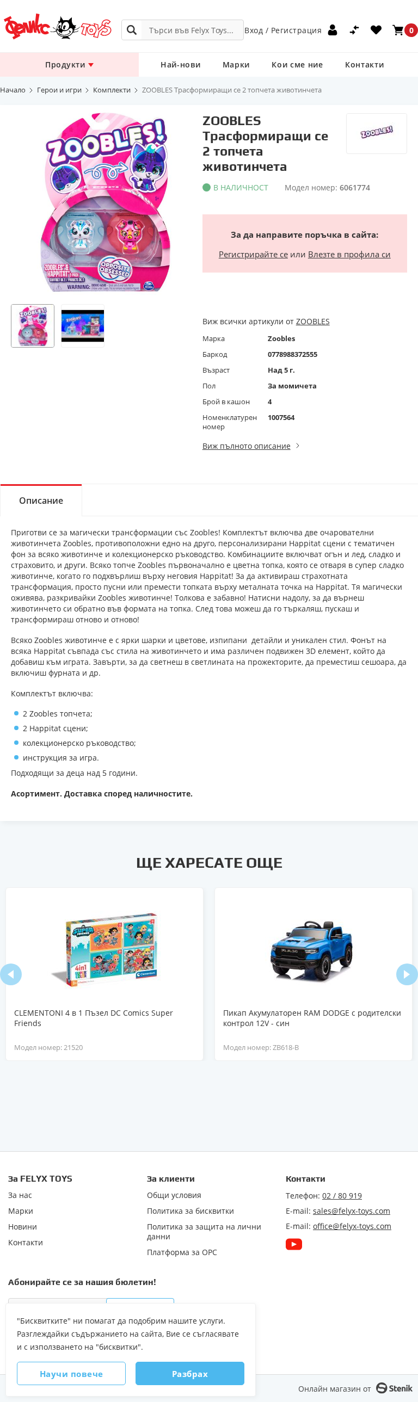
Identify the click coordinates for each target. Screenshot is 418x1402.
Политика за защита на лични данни (204, 1232)
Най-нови (181, 64)
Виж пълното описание (246, 446)
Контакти (364, 64)
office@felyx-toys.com (352, 1226)
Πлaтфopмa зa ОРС (182, 1252)
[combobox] (182, 30)
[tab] (41, 500)
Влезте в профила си (349, 254)
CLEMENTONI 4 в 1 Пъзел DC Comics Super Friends (93, 1018)
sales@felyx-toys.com (351, 1211)
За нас (20, 1195)
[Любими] (376, 29)
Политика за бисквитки (190, 1211)
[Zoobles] (376, 133)
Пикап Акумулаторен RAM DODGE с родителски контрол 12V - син (312, 1018)
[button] (32, 326)
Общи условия (174, 1195)
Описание (41, 501)
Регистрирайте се (253, 254)
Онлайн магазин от (334, 1389)
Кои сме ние (297, 64)
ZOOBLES (313, 321)
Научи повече (71, 1373)
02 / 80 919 (342, 1195)
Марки (236, 64)
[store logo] (57, 26)
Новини (22, 1227)
